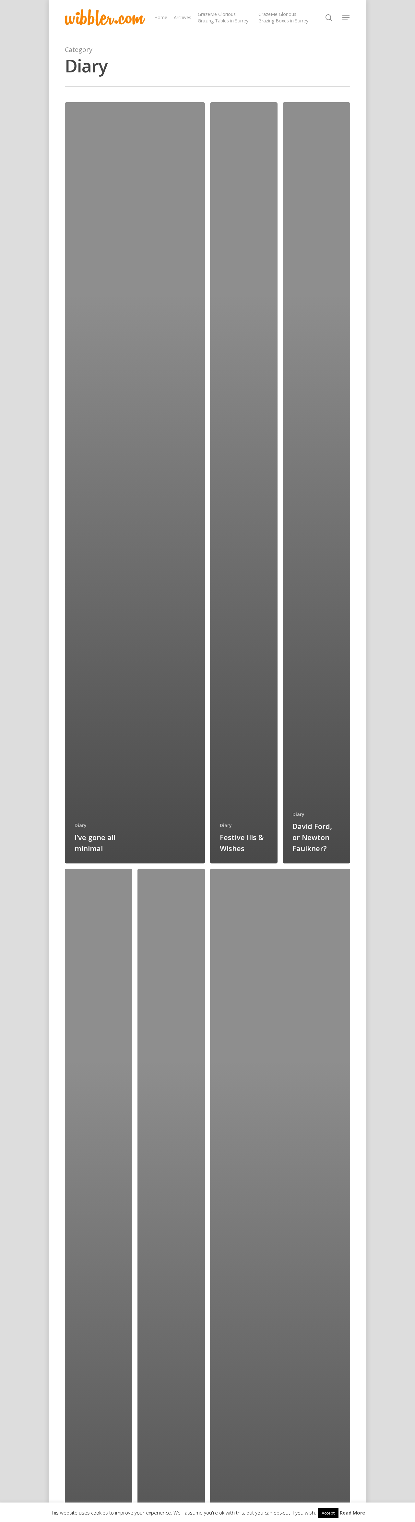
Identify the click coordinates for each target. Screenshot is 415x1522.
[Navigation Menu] (346, 17)
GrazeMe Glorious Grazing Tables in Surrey (223, 17)
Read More (352, 1512)
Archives (182, 17)
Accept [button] (328, 1513)
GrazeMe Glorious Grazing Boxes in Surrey (283, 17)
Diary (81, 825)
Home (160, 17)
